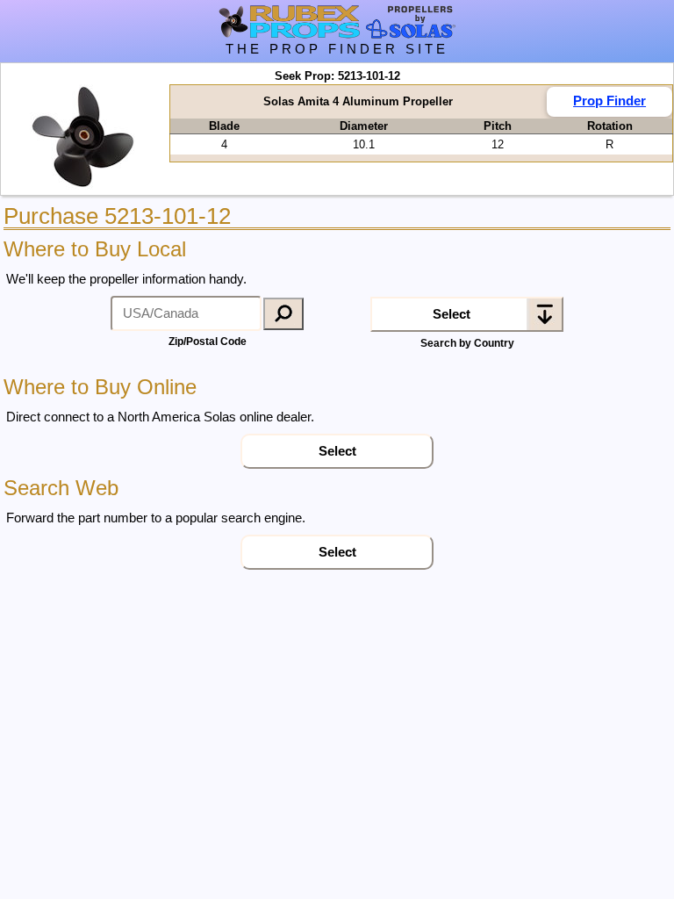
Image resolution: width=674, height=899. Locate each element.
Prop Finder (609, 100)
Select (451, 313)
